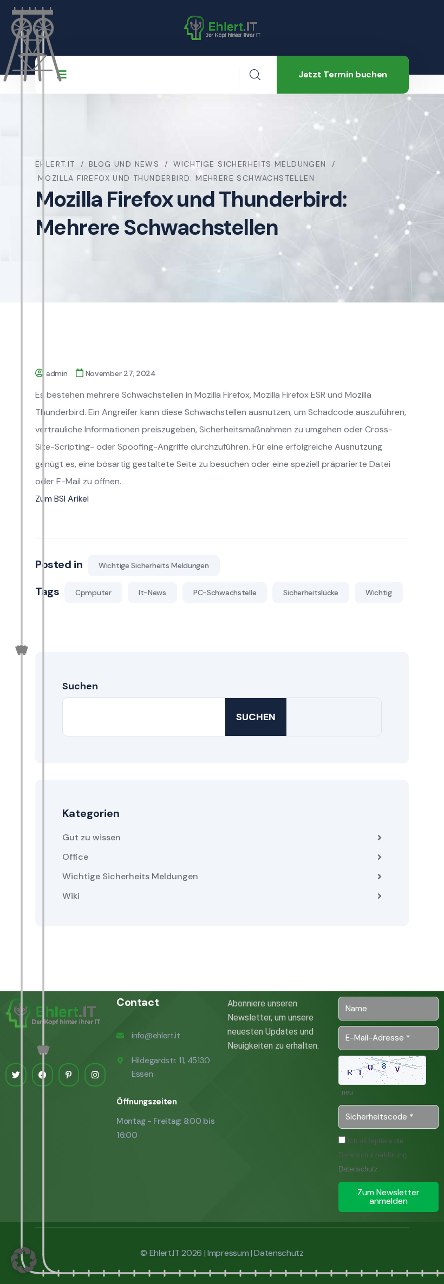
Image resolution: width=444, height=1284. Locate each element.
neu (347, 1092)
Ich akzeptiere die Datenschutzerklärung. (373, 1155)
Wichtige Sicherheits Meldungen (154, 565)
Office (75, 856)
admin (57, 373)
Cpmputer (93, 592)
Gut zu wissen (91, 837)
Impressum (228, 1253)
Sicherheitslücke (310, 592)
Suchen (80, 686)
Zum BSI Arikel (62, 498)
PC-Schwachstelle (225, 592)
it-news (152, 592)
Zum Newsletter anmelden (388, 1197)
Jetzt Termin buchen (342, 74)
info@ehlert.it (156, 1035)
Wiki (71, 895)
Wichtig (378, 592)
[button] (24, 1260)
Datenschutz (358, 1169)
